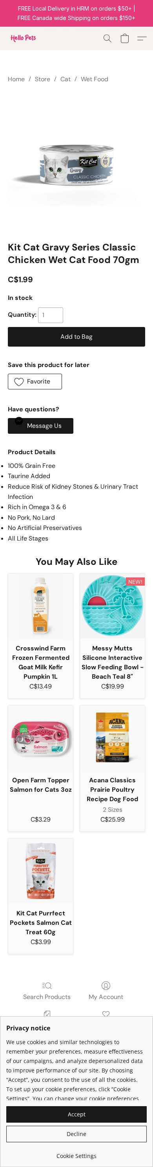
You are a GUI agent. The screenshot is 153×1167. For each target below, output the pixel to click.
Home (16, 79)
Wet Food (94, 79)
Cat (65, 79)
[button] (23, 38)
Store (42, 79)
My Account (106, 997)
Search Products (47, 997)
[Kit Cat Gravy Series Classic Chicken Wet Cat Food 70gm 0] (76, 160)
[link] (76, 1153)
